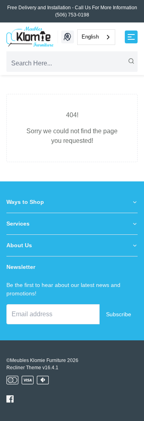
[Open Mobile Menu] (131, 37)
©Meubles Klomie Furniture (36, 360)
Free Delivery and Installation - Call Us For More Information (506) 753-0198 (72, 11)
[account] (67, 37)
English (90, 37)
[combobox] (96, 37)
